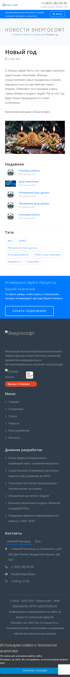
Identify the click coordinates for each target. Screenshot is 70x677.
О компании (15, 409)
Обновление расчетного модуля (28, 495)
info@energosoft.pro (22, 574)
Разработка (14, 261)
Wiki (10, 240)
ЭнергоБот (33, 261)
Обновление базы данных (34, 192)
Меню (58, 14)
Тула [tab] (38, 541)
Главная (13, 401)
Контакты (14, 437)
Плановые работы (29, 170)
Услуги (12, 416)
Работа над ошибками (47, 254)
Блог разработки (18, 430)
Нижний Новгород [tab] (18, 541)
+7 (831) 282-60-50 (22, 567)
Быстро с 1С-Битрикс (19, 383)
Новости (13, 423)
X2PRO (22, 240)
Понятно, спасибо (35, 670)
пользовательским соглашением (26, 628)
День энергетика (29, 181)
